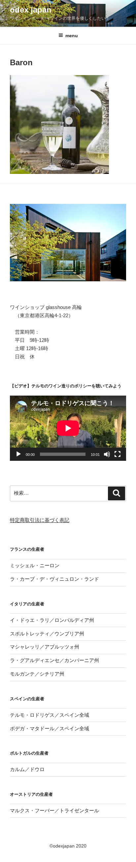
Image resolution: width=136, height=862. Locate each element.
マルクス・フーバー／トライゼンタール (54, 810)
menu (71, 35)
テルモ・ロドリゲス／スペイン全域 (49, 715)
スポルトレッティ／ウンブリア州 (47, 633)
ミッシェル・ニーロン (34, 565)
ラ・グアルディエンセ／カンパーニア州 (54, 660)
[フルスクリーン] (117, 454)
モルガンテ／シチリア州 (37, 674)
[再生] (18, 454)
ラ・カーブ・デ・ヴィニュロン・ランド (54, 579)
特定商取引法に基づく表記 (39, 520)
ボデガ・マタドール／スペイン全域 (49, 728)
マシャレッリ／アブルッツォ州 (44, 647)
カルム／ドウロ (27, 769)
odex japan (30, 9)
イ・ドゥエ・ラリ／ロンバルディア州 (52, 620)
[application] (68, 428)
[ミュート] (107, 454)
